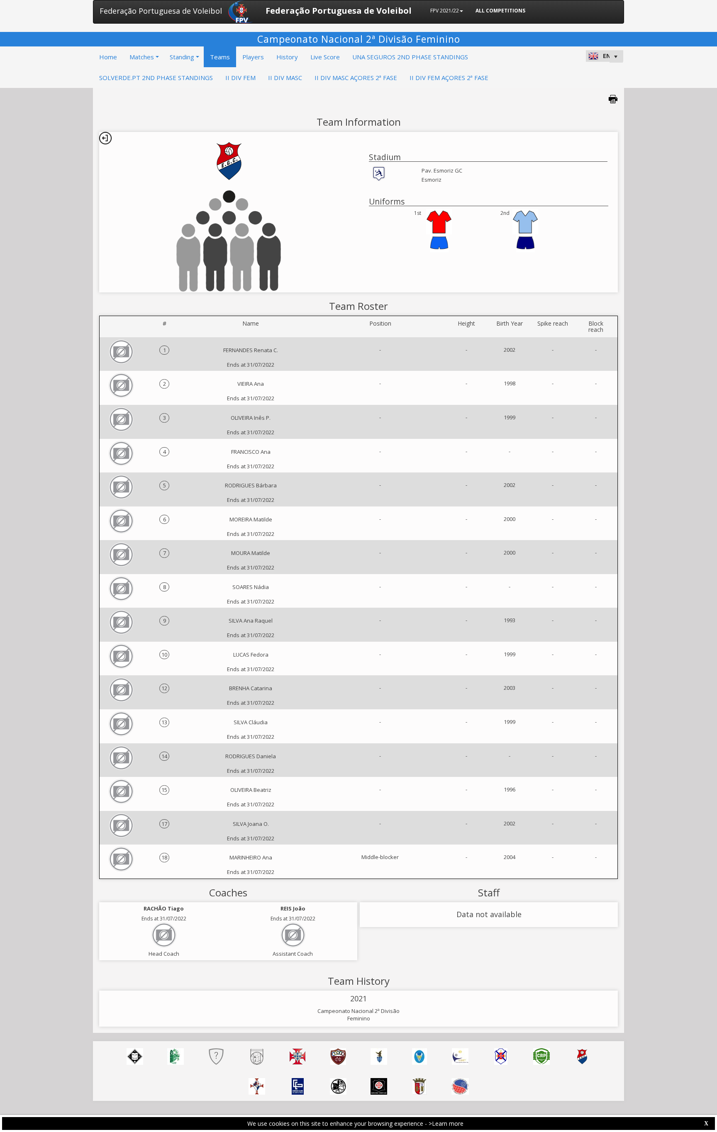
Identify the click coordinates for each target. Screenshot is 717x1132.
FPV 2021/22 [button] (444, 10)
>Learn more (446, 1123)
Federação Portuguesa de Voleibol (161, 11)
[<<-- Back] (105, 138)
